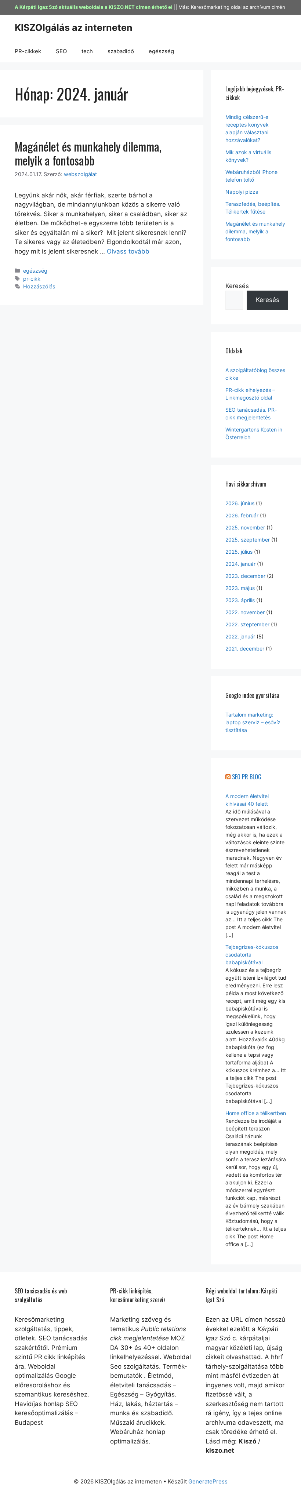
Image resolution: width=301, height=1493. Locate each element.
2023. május (240, 588)
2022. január (240, 636)
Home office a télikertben (255, 1113)
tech (87, 51)
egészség (161, 51)
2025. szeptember (247, 539)
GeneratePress (208, 1481)
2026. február (241, 515)
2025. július (239, 552)
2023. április (240, 600)
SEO (61, 51)
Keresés (237, 286)
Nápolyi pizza (241, 192)
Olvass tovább (128, 251)
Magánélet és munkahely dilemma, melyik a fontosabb (88, 153)
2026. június (239, 503)
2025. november (245, 527)
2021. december (244, 648)
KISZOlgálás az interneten (74, 27)
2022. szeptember (247, 624)
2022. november (245, 612)
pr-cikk (31, 279)
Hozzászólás (39, 286)
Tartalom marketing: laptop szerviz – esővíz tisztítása (252, 722)
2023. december (245, 576)
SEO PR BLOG (246, 776)
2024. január (240, 564)
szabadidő (121, 51)
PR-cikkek (28, 51)
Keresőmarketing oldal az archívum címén (238, 7)
